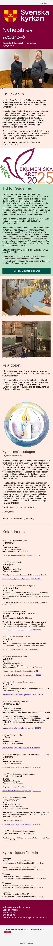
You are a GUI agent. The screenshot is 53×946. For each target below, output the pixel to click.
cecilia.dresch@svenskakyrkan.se (15, 748)
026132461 (33, 649)
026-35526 (37, 555)
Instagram (31, 43)
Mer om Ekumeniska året (26, 271)
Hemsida (7, 43)
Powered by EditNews (26, 943)
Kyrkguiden (8, 45)
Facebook (19, 43)
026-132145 (36, 579)
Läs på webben (45, 3)
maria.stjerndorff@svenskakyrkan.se (16, 555)
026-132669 (35, 748)
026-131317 (37, 630)
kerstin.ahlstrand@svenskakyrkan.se (16, 695)
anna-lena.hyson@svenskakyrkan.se (16, 630)
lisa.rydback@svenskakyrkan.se (14, 649)
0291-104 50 (38, 695)
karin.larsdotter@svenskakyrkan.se (16, 579)
